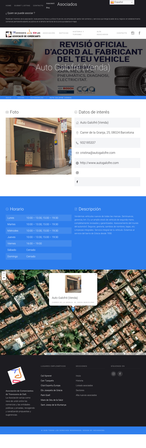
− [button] (4, 278)
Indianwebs (98, 430)
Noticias (63, 33)
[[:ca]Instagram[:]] (133, 33)
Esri (55, 354)
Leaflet (48, 354)
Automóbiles (37, 98)
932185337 (88, 142)
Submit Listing (22, 6)
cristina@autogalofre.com (97, 153)
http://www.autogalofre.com (99, 163)
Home (8, 6)
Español (118, 2)
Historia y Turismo (78, 33)
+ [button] (4, 273)
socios (21, 98)
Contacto (38, 6)
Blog (48, 8)
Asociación (49, 33)
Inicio (8, 98)
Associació (50, 3)
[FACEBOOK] (139, 33)
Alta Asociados (102, 33)
